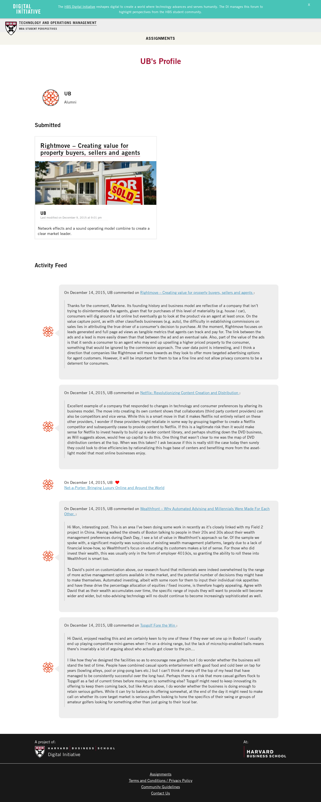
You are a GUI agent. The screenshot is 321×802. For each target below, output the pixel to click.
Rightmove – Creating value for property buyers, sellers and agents (197, 292)
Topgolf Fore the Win (158, 625)
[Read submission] (95, 188)
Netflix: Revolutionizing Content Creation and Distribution (189, 392)
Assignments (160, 38)
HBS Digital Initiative (79, 7)
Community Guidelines (160, 786)
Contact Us (160, 793)
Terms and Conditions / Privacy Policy (160, 780)
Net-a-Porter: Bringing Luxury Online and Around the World (114, 487)
